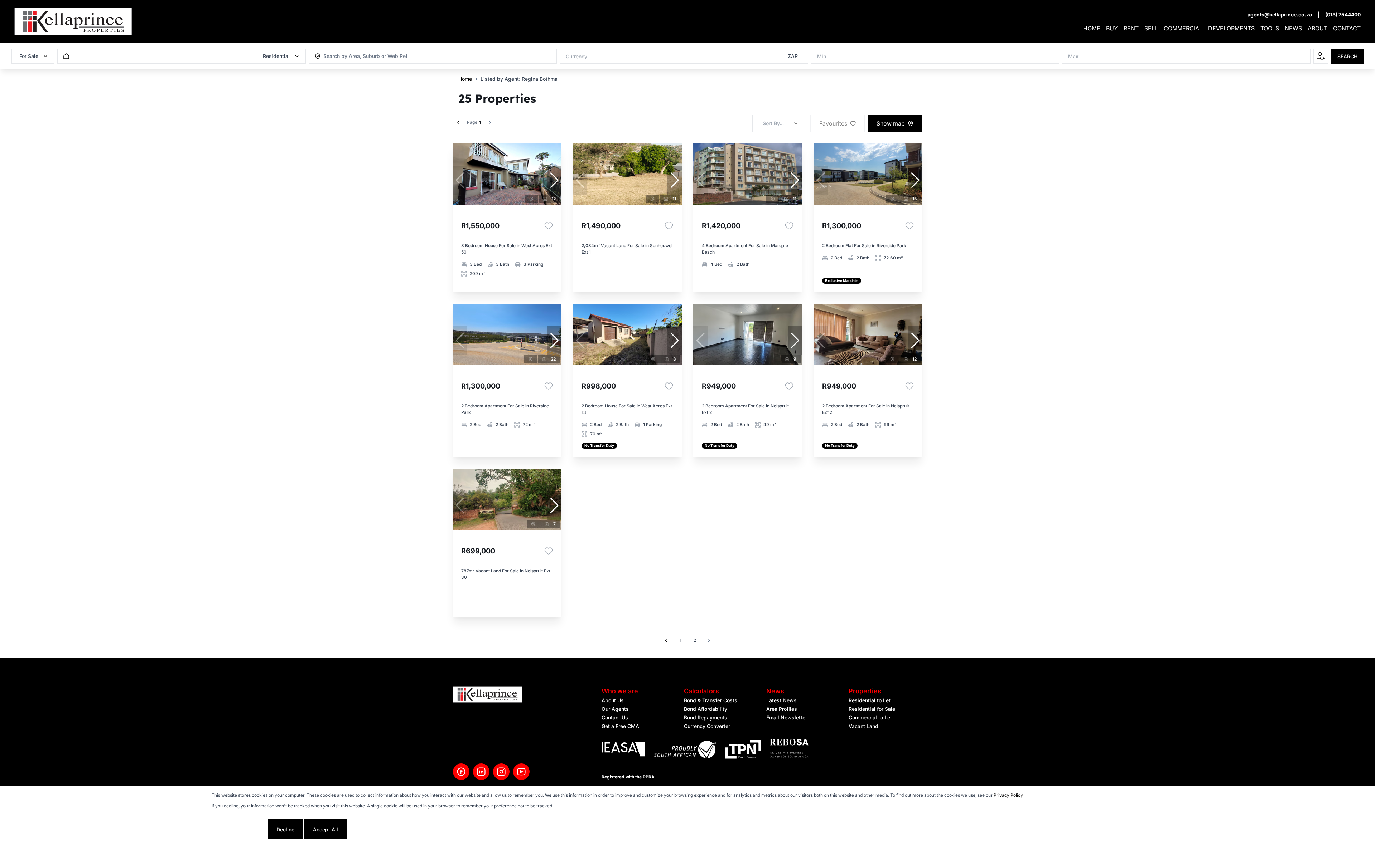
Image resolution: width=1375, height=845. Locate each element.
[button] (554, 180)
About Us (613, 700)
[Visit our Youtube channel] (521, 771)
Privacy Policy (1008, 795)
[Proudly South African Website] (685, 751)
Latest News (781, 700)
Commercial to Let (870, 717)
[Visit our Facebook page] (461, 771)
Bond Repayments (705, 717)
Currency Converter (707, 726)
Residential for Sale (872, 709)
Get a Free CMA (620, 726)
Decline (285, 829)
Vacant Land (863, 726)
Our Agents (615, 709)
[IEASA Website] (623, 750)
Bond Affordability (705, 709)
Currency (576, 56)
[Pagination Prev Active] (458, 122)
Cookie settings (239, 829)
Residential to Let (870, 700)
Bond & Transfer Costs (710, 700)
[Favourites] (548, 225)
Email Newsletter (786, 717)
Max (1073, 56)
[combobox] (362, 56)
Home (465, 79)
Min (821, 56)
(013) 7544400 (1343, 14)
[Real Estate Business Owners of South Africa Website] (789, 750)
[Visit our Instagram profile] (501, 771)
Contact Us (615, 717)
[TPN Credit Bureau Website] (743, 750)
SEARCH (1347, 56)
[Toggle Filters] (1320, 56)
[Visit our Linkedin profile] (481, 771)
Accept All (325, 829)
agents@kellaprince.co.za (1280, 14)
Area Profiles (781, 709)
